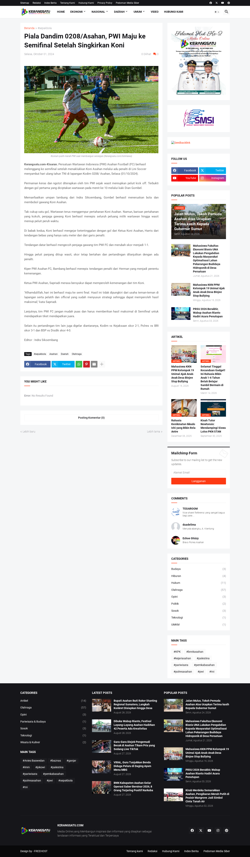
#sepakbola (45, 28)
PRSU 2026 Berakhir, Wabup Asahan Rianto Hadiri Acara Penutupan (208, 312)
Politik (198, 603)
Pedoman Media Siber (127, 3)
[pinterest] (229, 3)
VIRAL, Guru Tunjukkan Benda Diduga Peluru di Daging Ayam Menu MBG (132, 766)
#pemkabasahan (204, 665)
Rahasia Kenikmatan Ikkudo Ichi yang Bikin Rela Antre (183, 426)
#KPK (177, 651)
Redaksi (37, 3)
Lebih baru (29, 431)
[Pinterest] (86, 364)
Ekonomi (76, 11)
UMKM (198, 624)
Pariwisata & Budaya (53, 721)
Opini (198, 596)
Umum (138, 11)
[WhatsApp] (79, 364)
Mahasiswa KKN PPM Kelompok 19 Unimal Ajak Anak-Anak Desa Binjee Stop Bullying (209, 290)
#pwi (201, 671)
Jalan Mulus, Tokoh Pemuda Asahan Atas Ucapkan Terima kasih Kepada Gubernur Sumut (207, 704)
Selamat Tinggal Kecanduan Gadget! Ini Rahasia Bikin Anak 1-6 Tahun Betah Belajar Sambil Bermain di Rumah (213, 377)
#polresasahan (183, 671)
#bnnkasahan (194, 651)
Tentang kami (134, 851)
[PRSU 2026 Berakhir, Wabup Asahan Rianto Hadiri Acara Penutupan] (180, 313)
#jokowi (40, 767)
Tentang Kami (67, 3)
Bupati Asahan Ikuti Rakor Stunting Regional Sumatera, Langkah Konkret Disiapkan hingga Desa (135, 704)
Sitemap (24, 3)
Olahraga (77, 354)
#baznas (55, 760)
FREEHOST (40, 851)
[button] (217, 12)
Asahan (53, 354)
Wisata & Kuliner (53, 742)
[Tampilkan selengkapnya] (101, 364)
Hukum (198, 582)
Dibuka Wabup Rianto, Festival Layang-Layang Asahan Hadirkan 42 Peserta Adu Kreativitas (134, 725)
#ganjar (71, 760)
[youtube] (222, 3)
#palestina (203, 658)
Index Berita (50, 3)
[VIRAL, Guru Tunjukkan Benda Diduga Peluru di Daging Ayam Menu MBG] (101, 767)
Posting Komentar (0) (91, 417)
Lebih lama (153, 431)
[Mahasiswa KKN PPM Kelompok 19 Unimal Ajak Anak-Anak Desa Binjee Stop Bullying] (180, 289)
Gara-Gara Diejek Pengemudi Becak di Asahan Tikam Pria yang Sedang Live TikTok (134, 745)
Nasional (98, 11)
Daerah (119, 11)
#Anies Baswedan (34, 760)
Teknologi (198, 617)
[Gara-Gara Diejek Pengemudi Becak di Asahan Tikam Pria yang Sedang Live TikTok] (101, 746)
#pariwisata (181, 665)
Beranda (29, 28)
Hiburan (198, 576)
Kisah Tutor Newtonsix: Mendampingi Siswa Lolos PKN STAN (213, 426)
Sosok (198, 610)
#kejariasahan (182, 658)
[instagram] (218, 830)
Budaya (198, 568)
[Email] (94, 364)
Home (61, 11)
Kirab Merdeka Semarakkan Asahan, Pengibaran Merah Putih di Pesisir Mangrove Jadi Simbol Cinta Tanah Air (207, 796)
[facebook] (211, 3)
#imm (26, 767)
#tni (211, 671)
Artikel (53, 700)
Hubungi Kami (86, 3)
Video (155, 11)
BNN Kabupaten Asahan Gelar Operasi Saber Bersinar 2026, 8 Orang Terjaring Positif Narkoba (133, 786)
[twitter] (216, 3)
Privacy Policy (104, 3)
